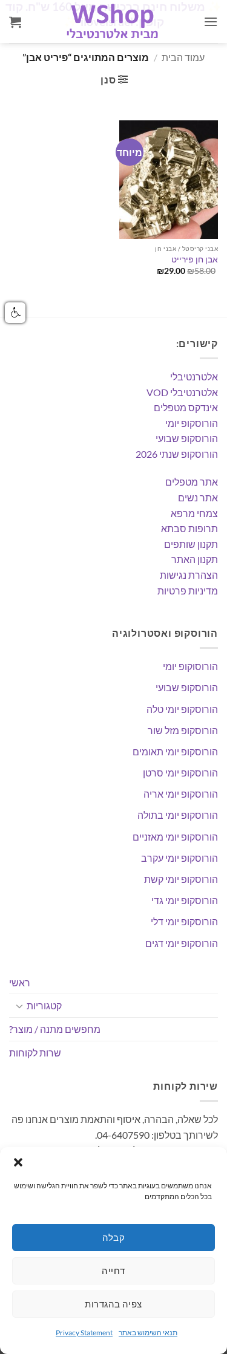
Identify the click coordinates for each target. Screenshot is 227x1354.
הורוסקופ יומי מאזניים (175, 836)
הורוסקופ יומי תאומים (175, 751)
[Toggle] (19, 1005)
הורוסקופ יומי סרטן (180, 772)
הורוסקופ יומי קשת (181, 879)
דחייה (113, 1270)
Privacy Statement (84, 1332)
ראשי (19, 982)
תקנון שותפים (191, 544)
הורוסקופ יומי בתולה (177, 815)
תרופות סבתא (189, 528)
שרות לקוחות (35, 1052)
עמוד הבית (183, 57)
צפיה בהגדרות (113, 1303)
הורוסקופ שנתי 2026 (177, 454)
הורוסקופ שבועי (187, 438)
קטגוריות (44, 1005)
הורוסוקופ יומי (190, 666)
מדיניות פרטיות (187, 590)
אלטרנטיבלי (194, 376)
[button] (18, 1162)
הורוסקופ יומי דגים (181, 943)
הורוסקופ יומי (191, 423)
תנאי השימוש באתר (148, 1332)
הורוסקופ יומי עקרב (179, 858)
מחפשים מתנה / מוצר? (54, 1029)
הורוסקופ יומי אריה (180, 793)
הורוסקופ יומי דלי (184, 921)
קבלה (113, 1237)
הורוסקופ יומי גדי (184, 900)
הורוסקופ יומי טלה (182, 709)
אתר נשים (198, 497)
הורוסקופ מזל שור (183, 730)
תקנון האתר (194, 559)
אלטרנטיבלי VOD (182, 392)
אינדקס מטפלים (186, 407)
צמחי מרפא (194, 513)
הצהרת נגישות (189, 575)
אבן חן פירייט (194, 259)
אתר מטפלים (191, 481)
